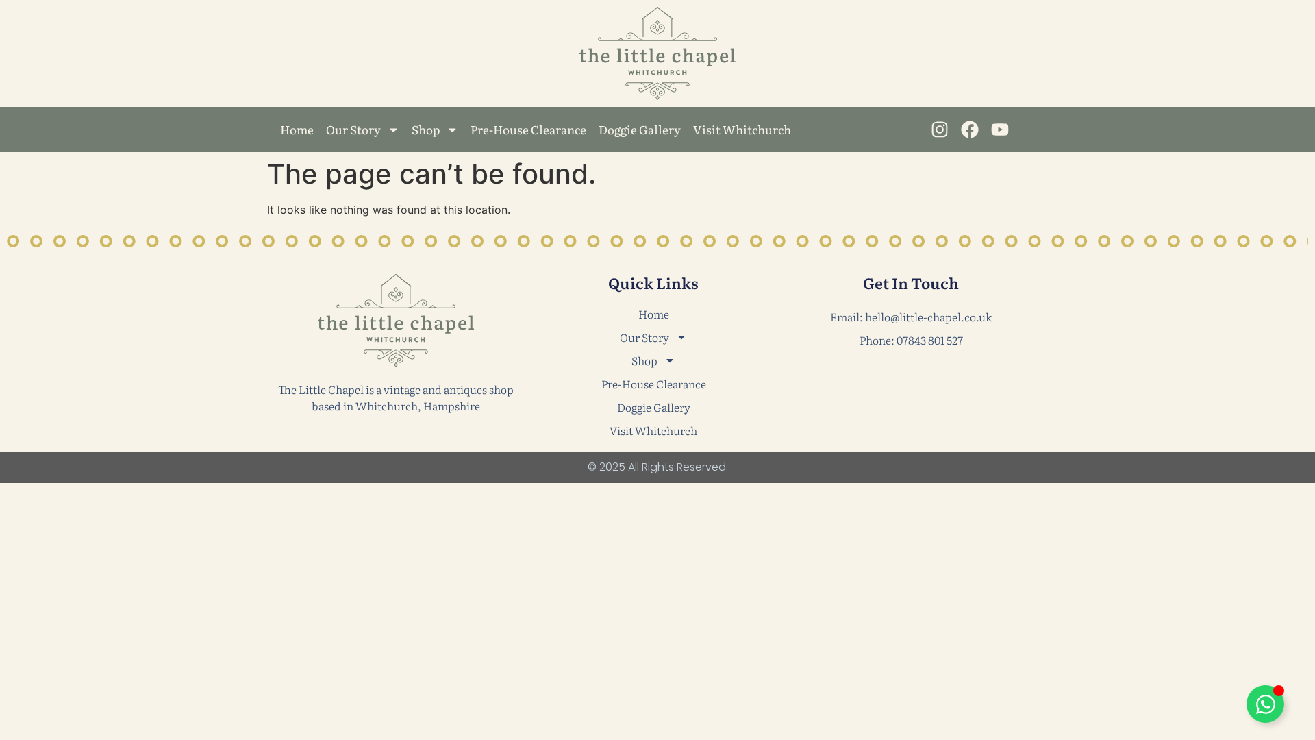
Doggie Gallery (640, 129)
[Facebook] (969, 129)
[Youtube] (1000, 129)
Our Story (353, 129)
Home (297, 129)
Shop (426, 129)
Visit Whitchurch (742, 129)
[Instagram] (939, 129)
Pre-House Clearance (528, 129)
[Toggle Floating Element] (1265, 704)
